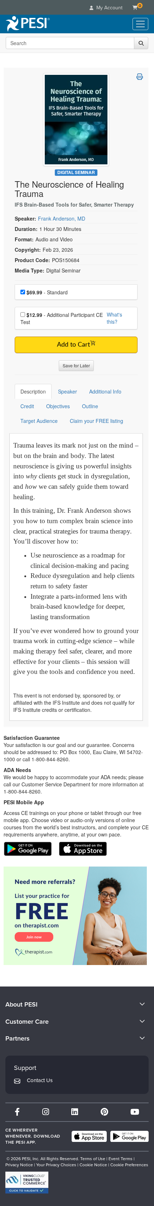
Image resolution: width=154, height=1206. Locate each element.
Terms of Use (92, 1159)
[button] (139, 76)
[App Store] (89, 1136)
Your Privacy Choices (56, 1165)
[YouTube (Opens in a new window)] (135, 1112)
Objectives (58, 406)
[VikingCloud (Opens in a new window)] (26, 1182)
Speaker (67, 391)
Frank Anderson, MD (61, 218)
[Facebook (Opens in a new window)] (17, 1112)
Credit (27, 406)
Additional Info (105, 391)
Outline (90, 406)
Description (33, 391)
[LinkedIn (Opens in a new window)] (74, 1112)
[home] (28, 24)
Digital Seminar (76, 172)
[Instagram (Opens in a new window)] (45, 1112)
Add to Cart (73, 345)
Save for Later (76, 365)
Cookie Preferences (129, 1165)
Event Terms (121, 1159)
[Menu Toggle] (140, 24)
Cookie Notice (93, 1165)
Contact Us (40, 1080)
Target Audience (39, 420)
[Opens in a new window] (76, 916)
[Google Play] (129, 1136)
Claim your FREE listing (96, 420)
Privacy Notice (19, 1165)
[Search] (141, 43)
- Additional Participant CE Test (61, 318)
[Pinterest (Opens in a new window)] (104, 1112)
